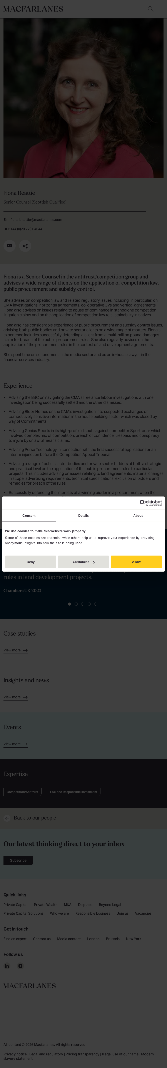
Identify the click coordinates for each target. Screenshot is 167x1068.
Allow (136, 562)
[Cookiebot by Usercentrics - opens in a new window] (143, 503)
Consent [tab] (28, 515)
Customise (81, 562)
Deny (31, 562)
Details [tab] (83, 515)
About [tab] (138, 515)
